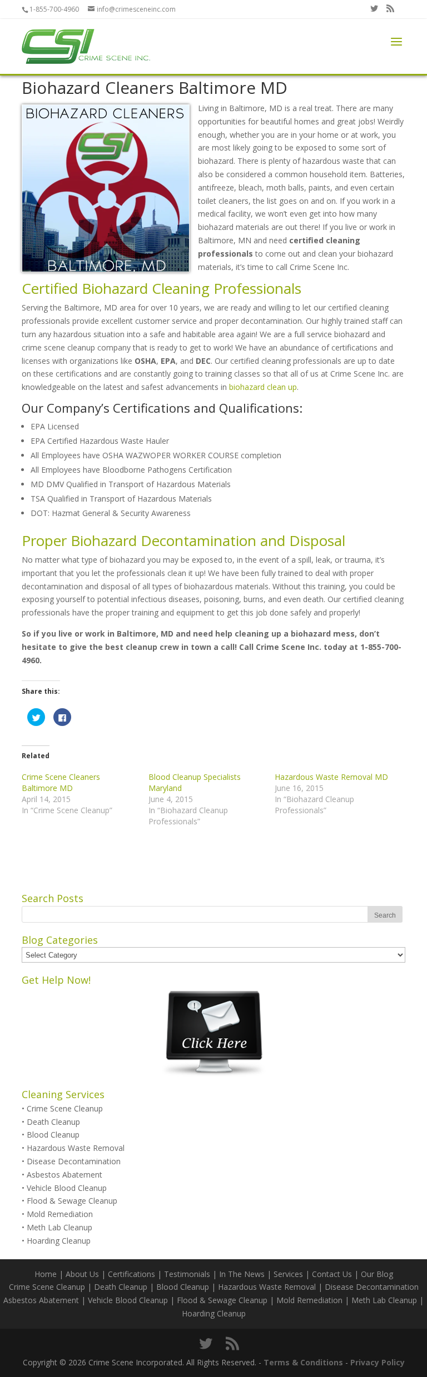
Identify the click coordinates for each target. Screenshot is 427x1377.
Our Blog (377, 1274)
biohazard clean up (263, 387)
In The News (242, 1274)
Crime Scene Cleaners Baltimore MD (61, 782)
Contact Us (332, 1274)
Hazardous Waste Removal (76, 1148)
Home (45, 1274)
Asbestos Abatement (64, 1174)
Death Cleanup (53, 1121)
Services (288, 1274)
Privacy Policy (377, 1362)
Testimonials (187, 1274)
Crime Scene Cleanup (65, 1108)
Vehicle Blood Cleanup (67, 1188)
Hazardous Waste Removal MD (331, 777)
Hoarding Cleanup (59, 1240)
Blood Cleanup (53, 1134)
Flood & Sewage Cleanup (72, 1200)
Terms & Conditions (303, 1362)
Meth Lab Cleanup (59, 1227)
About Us (82, 1274)
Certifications (131, 1274)
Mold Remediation (60, 1214)
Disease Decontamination (74, 1161)
